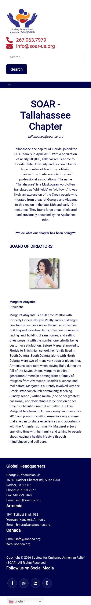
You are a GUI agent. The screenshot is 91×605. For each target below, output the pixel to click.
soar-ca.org (22, 544)
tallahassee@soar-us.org (45, 136)
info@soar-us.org (35, 46)
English (19, 601)
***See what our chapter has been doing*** (45, 233)
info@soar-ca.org (28, 539)
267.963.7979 (31, 40)
